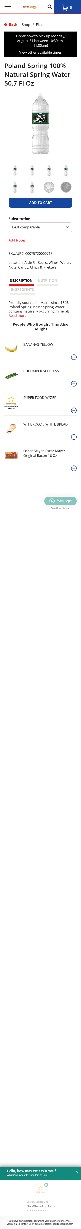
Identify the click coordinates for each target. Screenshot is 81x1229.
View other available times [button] (40, 52)
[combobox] (40, 227)
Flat (39, 24)
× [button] (76, 1171)
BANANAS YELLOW (38, 344)
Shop (26, 24)
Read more (18, 315)
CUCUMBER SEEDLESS (41, 371)
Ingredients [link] (22, 289)
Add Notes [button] (17, 240)
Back (12, 24)
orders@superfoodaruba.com (57, 1224)
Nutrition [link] (47, 280)
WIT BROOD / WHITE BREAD (45, 424)
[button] (15, 170)
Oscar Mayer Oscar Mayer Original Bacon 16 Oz (44, 453)
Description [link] (21, 280)
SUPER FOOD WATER (39, 397)
